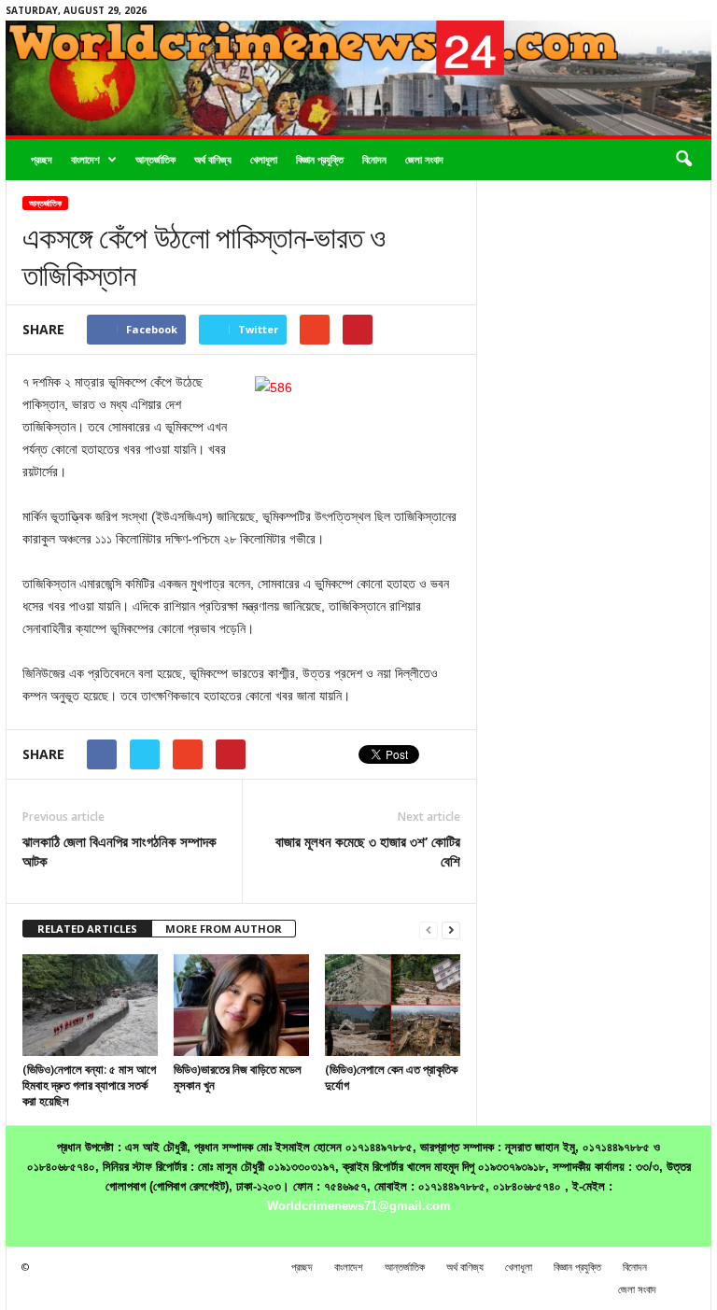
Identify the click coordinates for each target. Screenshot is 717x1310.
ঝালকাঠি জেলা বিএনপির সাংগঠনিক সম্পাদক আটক (119, 851)
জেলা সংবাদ (424, 159)
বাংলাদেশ (85, 159)
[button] (683, 159)
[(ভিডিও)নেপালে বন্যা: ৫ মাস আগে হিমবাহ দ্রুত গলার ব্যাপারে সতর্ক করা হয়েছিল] (90, 1004)
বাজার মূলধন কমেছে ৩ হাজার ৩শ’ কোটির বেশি (367, 851)
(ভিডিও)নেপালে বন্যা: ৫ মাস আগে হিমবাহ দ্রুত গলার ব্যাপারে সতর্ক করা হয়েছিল (89, 1085)
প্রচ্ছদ (41, 159)
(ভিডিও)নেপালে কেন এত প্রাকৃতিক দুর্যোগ (391, 1077)
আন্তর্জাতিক (155, 159)
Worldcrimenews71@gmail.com (359, 1206)
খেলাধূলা (263, 159)
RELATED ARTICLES (87, 929)
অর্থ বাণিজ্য (213, 159)
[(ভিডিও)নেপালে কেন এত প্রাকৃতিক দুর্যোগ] (392, 1004)
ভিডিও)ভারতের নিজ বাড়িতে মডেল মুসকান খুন (238, 1077)
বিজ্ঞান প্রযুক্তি (320, 159)
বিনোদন (374, 159)
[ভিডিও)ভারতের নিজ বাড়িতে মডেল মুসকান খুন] (241, 1004)
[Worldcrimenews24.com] (358, 78)
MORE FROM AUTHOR (223, 929)
